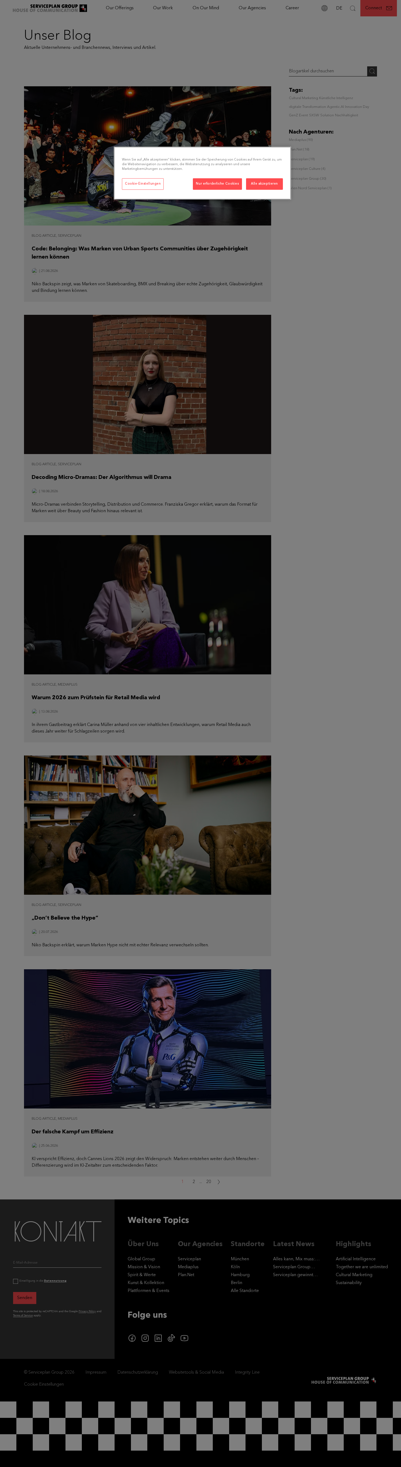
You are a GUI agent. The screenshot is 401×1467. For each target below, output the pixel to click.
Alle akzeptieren (264, 183)
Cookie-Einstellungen (143, 183)
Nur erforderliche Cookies (217, 183)
